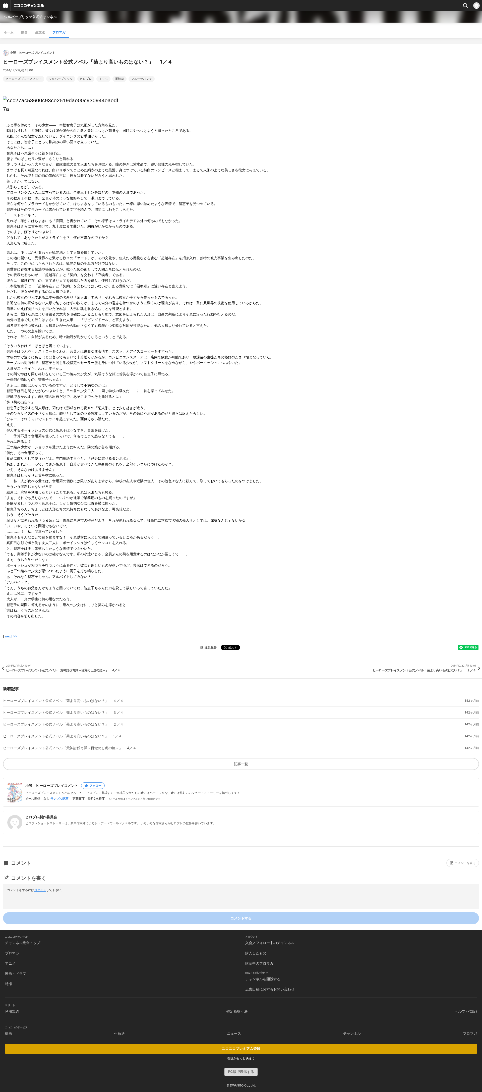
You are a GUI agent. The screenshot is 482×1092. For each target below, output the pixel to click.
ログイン (40, 890)
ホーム (9, 32)
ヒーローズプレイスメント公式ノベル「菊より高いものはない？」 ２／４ (63, 724)
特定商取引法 (237, 1011)
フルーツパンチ (141, 78)
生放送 (40, 32)
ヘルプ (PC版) (466, 1011)
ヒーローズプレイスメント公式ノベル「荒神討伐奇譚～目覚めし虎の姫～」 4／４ (69, 748)
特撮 (8, 983)
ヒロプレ (86, 78)
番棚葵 (119, 78)
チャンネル (352, 1033)
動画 (24, 32)
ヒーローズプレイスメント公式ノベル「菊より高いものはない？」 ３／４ (63, 712)
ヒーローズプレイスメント (24, 78)
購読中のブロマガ (259, 963)
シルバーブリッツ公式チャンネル (30, 17)
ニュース (234, 1033)
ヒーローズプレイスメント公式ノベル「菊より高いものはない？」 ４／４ (63, 700)
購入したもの (255, 953)
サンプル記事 (59, 798)
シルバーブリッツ (61, 78)
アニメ (10, 963)
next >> (11, 636)
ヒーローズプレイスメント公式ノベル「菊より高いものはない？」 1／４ (62, 736)
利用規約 (12, 1011)
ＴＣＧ (103, 78)
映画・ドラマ (15, 973)
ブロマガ (59, 32)
